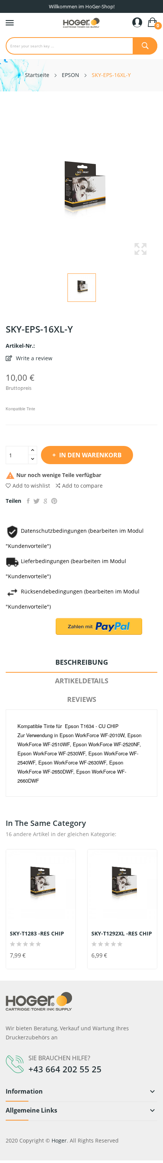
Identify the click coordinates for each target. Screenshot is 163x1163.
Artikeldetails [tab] (81, 680)
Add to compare (82, 485)
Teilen (28, 501)
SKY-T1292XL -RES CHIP (121, 933)
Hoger (59, 1140)
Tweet (36, 501)
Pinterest (54, 501)
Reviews (81, 699)
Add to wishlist (31, 485)
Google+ (45, 501)
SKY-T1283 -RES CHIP (37, 933)
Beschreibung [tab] (81, 662)
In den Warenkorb (90, 455)
